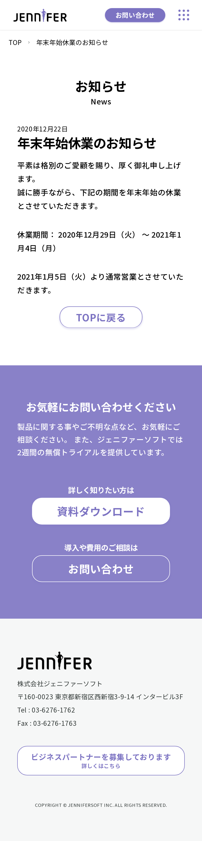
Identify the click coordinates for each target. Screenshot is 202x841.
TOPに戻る (101, 317)
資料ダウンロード (101, 511)
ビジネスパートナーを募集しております (101, 760)
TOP (15, 42)
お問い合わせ (135, 15)
